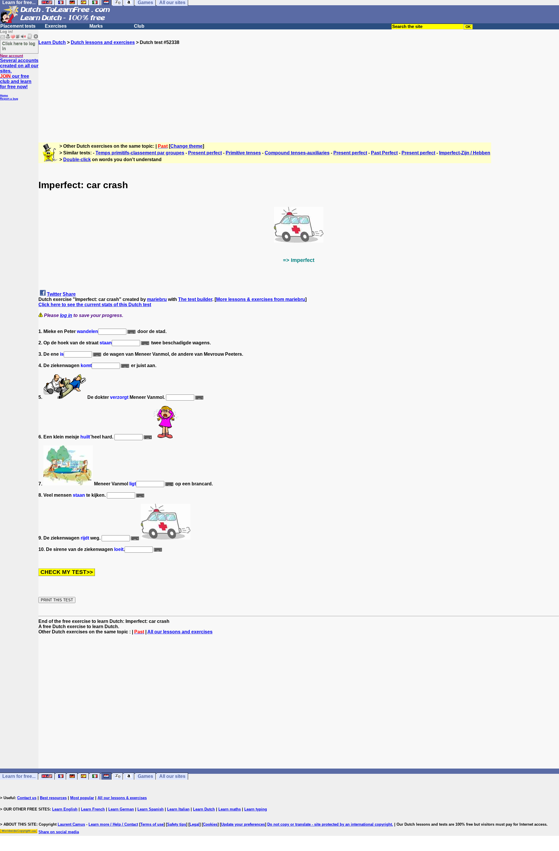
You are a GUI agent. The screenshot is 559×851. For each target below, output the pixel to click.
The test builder (195, 299)
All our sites (172, 776)
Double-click (77, 159)
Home (4, 95)
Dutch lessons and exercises (103, 42)
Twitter (54, 294)
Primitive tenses (243, 152)
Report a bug (9, 98)
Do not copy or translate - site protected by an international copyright (329, 824)
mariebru (157, 299)
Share (69, 294)
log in (66, 315)
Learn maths (229, 809)
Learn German (121, 809)
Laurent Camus (71, 824)
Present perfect (205, 152)
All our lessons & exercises (122, 798)
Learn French (93, 809)
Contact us (26, 798)
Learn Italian (178, 809)
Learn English (64, 809)
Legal (194, 824)
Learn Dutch (52, 42)
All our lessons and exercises (180, 631)
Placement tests (18, 26)
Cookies (210, 824)
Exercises (56, 26)
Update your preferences (243, 824)
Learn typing (255, 809)
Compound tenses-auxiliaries (297, 152)
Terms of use (152, 824)
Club (139, 26)
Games (145, 776)
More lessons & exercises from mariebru (260, 299)
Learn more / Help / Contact (113, 824)
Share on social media (58, 832)
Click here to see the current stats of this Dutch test (94, 304)
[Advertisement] (298, 86)
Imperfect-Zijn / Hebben (464, 152)
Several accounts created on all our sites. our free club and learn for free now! (19, 73)
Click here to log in (18, 46)
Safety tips (176, 824)
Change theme (186, 146)
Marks (96, 26)
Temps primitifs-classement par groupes (139, 152)
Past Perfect (384, 152)
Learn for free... (19, 776)
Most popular (82, 798)
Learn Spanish (150, 809)
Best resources (53, 798)
